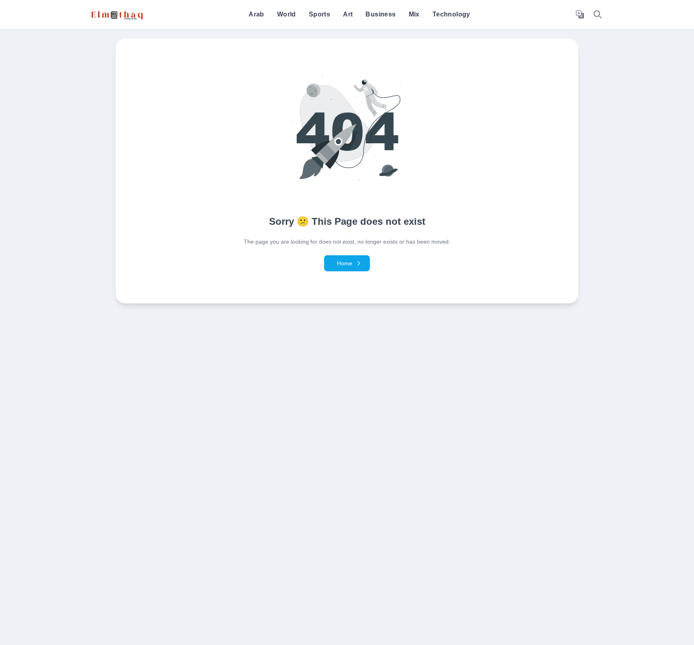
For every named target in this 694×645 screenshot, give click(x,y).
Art (348, 14)
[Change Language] (580, 14)
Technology (451, 14)
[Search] (598, 14)
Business (380, 14)
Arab (256, 14)
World (286, 14)
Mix (414, 14)
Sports (319, 14)
